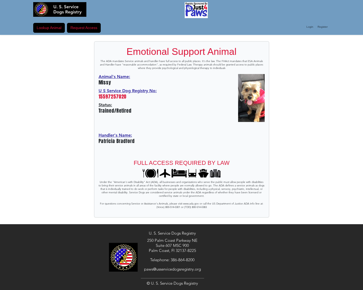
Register (323, 26)
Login (309, 26)
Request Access (83, 28)
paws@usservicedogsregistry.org (172, 269)
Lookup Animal (49, 28)
